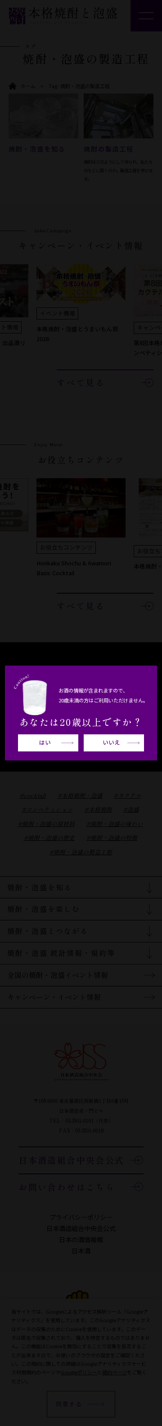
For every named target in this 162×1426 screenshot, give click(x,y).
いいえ (111, 742)
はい (45, 742)
